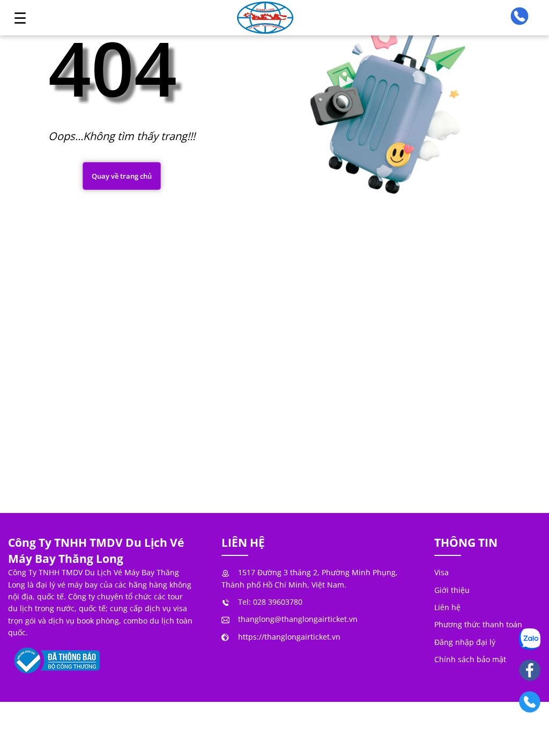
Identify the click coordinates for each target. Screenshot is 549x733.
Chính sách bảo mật (470, 659)
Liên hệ (447, 607)
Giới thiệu (452, 590)
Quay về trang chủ (122, 176)
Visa (441, 572)
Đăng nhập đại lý (464, 642)
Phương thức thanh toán (478, 624)
